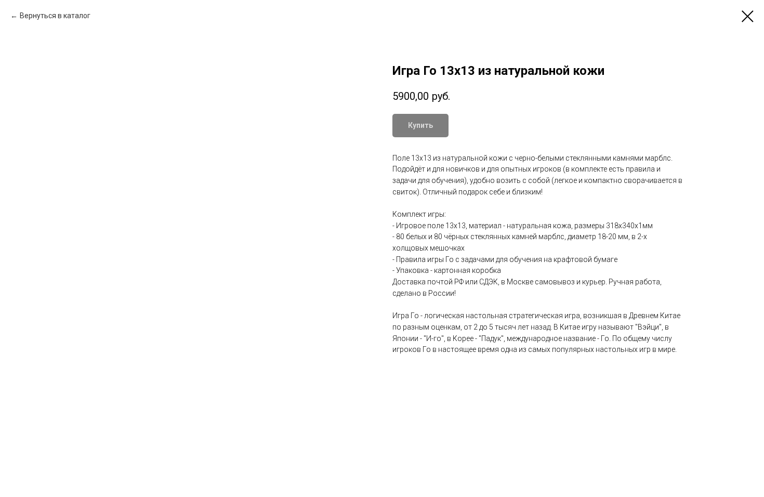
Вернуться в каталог (55, 15)
